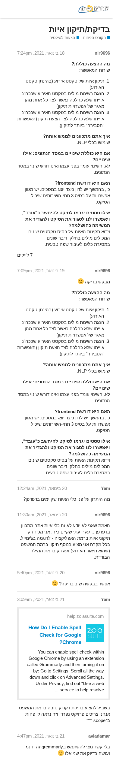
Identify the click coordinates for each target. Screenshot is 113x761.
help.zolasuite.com (85, 616)
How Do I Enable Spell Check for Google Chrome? (54, 634)
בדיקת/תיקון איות (79, 29)
